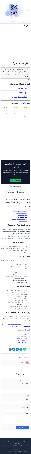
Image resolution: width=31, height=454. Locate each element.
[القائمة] (28, 10)
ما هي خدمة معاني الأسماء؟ (20, 211)
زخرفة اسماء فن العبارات (19, 451)
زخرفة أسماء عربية (22, 340)
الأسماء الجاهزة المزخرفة (14, 324)
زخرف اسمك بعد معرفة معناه (19, 219)
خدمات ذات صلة (23, 221)
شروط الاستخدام (16, 443)
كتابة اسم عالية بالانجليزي (19, 97)
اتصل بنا (17, 441)
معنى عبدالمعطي (5, 107)
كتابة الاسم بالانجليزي (21, 342)
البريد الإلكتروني (25, 407)
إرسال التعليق (22, 427)
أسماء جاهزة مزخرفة (22, 338)
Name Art (15, 449)
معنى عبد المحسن (15, 107)
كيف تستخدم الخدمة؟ (21, 213)
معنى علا (25, 113)
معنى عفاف (5, 110)
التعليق (27, 413)
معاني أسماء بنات (22, 215)
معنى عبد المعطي (25, 110)
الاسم (27, 399)
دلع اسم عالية (23, 93)
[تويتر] (20, 349)
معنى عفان (15, 113)
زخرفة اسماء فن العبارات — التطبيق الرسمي (19, 445)
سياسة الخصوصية (10, 441)
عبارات (3, 445)
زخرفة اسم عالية (22, 88)
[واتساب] (24, 349)
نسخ (28, 79)
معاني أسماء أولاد (22, 217)
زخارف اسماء (21, 318)
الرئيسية (28, 22)
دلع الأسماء (27, 326)
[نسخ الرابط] (10, 349)
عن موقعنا (23, 441)
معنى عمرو (5, 113)
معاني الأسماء (22, 22)
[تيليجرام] (13, 349)
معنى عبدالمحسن (25, 107)
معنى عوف (15, 110)
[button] (21, 192)
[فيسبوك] (17, 349)
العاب (7, 445)
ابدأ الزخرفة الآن (15, 180)
